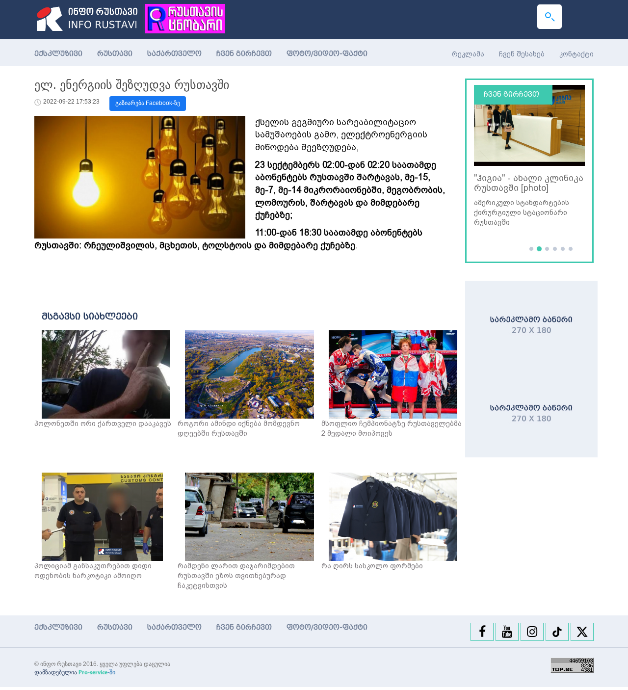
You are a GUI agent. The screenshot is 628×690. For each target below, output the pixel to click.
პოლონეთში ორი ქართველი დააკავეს (102, 423)
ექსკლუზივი (58, 54)
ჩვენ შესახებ (522, 54)
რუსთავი (114, 54)
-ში (96, 672)
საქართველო (174, 54)
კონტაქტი (576, 54)
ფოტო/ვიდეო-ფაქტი (327, 54)
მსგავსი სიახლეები (90, 316)
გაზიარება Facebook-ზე (147, 103)
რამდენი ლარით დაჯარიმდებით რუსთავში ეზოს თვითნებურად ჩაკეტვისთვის (236, 575)
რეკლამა (468, 54)
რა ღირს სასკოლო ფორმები (372, 566)
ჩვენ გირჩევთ (244, 54)
